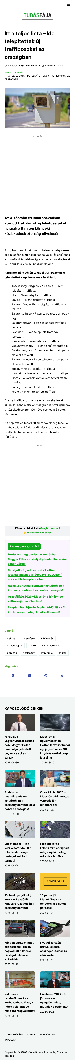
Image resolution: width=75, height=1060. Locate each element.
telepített (29, 652)
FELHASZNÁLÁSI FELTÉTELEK (20, 1034)
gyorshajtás (14, 645)
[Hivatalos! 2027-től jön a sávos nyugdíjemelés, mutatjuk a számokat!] (55, 979)
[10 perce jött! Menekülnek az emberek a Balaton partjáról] (55, 881)
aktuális (12, 638)
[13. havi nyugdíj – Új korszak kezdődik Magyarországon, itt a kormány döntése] (20, 881)
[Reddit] (62, 675)
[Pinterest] (46, 675)
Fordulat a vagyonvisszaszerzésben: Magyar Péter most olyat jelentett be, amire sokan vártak (37, 559)
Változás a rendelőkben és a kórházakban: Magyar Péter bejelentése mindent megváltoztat (20, 1002)
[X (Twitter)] (29, 675)
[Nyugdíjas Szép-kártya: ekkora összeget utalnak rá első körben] (55, 928)
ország (12, 652)
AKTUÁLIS (50, 65)
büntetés (47, 638)
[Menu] (68, 4)
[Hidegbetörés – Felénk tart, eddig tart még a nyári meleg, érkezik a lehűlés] (55, 829)
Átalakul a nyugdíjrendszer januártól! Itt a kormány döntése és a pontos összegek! (20, 801)
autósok (29, 638)
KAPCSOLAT (11, 1039)
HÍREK (60, 65)
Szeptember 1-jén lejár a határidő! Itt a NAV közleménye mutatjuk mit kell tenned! (18, 852)
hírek (32, 645)
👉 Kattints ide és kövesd (37, 532)
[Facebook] (13, 675)
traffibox (47, 652)
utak (62, 652)
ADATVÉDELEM (47, 1034)
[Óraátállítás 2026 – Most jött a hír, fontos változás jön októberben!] (55, 778)
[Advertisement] (37, 176)
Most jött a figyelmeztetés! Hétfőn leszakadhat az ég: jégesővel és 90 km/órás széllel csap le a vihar (35, 574)
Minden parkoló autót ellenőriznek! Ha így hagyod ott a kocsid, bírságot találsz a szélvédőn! (19, 951)
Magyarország (51, 645)
